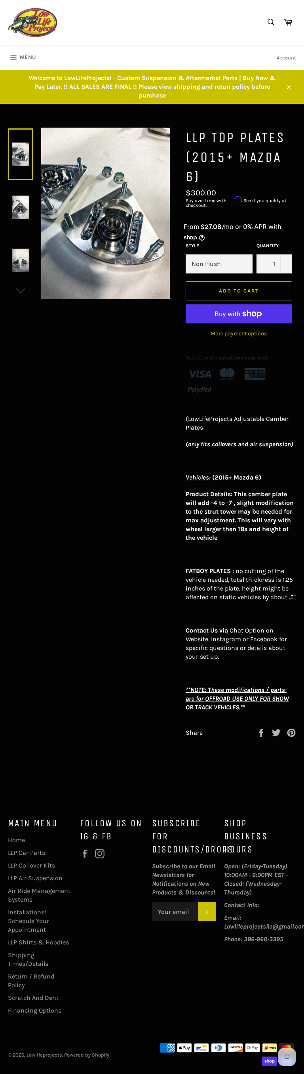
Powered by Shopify (86, 1055)
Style (192, 245)
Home (16, 840)
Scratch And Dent (33, 997)
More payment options (239, 333)
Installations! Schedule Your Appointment (28, 920)
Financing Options (34, 1010)
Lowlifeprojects (44, 1055)
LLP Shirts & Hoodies (38, 942)
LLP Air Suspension (35, 878)
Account (286, 58)
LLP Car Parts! (27, 852)
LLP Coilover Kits (31, 865)
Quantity (267, 245)
